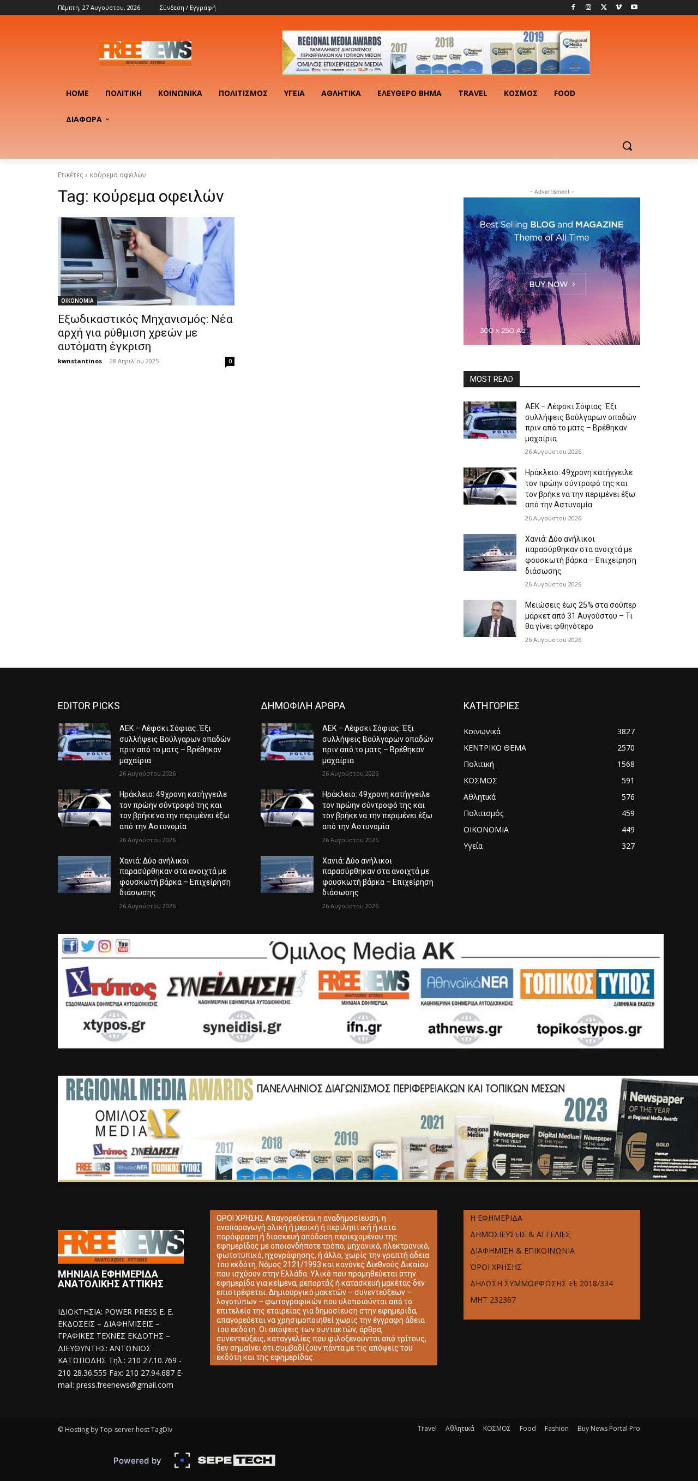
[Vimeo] (618, 8)
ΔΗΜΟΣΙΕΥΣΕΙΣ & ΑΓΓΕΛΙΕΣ (520, 1234)
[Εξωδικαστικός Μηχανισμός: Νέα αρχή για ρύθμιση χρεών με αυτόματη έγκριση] (146, 261)
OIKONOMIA (77, 300)
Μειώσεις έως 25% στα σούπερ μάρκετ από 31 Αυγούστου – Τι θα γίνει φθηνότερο (580, 616)
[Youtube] (634, 8)
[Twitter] (604, 8)
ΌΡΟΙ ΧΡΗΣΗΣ (496, 1267)
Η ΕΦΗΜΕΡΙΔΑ (496, 1218)
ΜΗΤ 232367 (493, 1299)
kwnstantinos (80, 361)
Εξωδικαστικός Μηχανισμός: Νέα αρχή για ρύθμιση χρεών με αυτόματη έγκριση (145, 333)
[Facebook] (573, 8)
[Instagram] (588, 8)
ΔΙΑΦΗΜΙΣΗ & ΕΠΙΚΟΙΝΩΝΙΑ (522, 1250)
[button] (627, 146)
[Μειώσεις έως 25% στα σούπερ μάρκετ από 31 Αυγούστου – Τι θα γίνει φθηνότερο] (490, 618)
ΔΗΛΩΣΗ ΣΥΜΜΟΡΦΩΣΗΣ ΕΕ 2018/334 (541, 1283)
